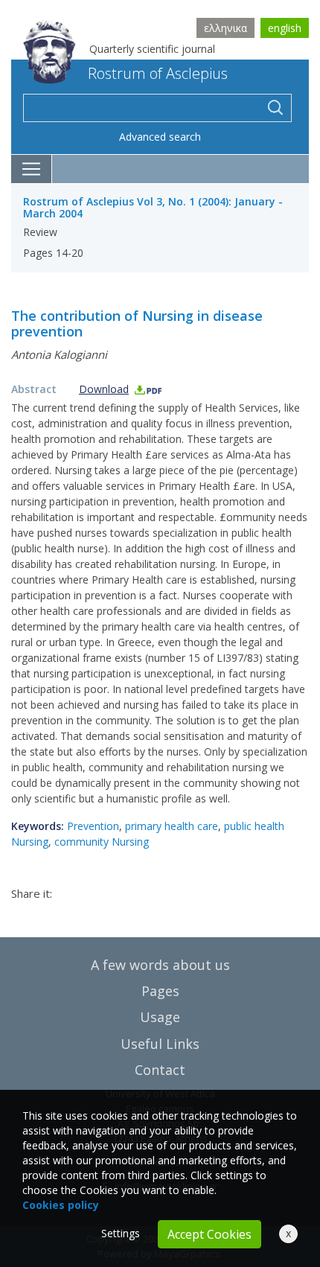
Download (104, 389)
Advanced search (160, 137)
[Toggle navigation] (31, 169)
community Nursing (101, 841)
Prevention (93, 826)
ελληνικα (225, 28)
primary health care (171, 826)
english (284, 28)
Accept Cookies (209, 1234)
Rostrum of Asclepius (158, 73)
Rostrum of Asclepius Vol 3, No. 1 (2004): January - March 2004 (153, 207)
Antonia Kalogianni (59, 354)
